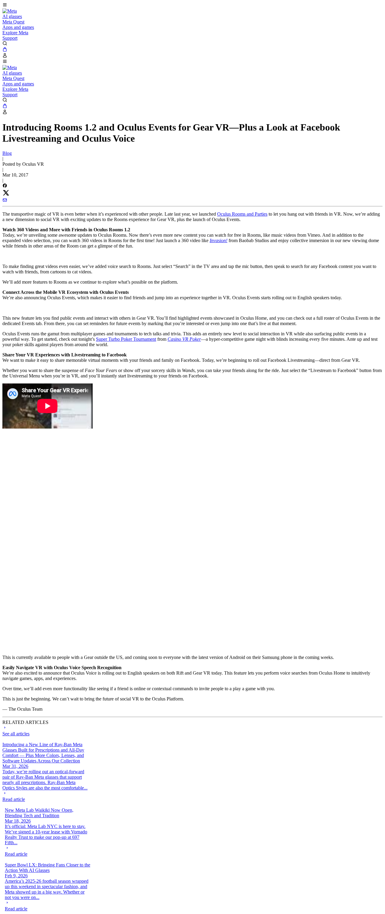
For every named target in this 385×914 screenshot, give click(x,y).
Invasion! (218, 240)
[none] (45, 796)
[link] (9, 11)
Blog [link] (7, 153)
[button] (192, 5)
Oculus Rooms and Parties (242, 214)
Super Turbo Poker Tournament (126, 339)
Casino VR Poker (184, 339)
